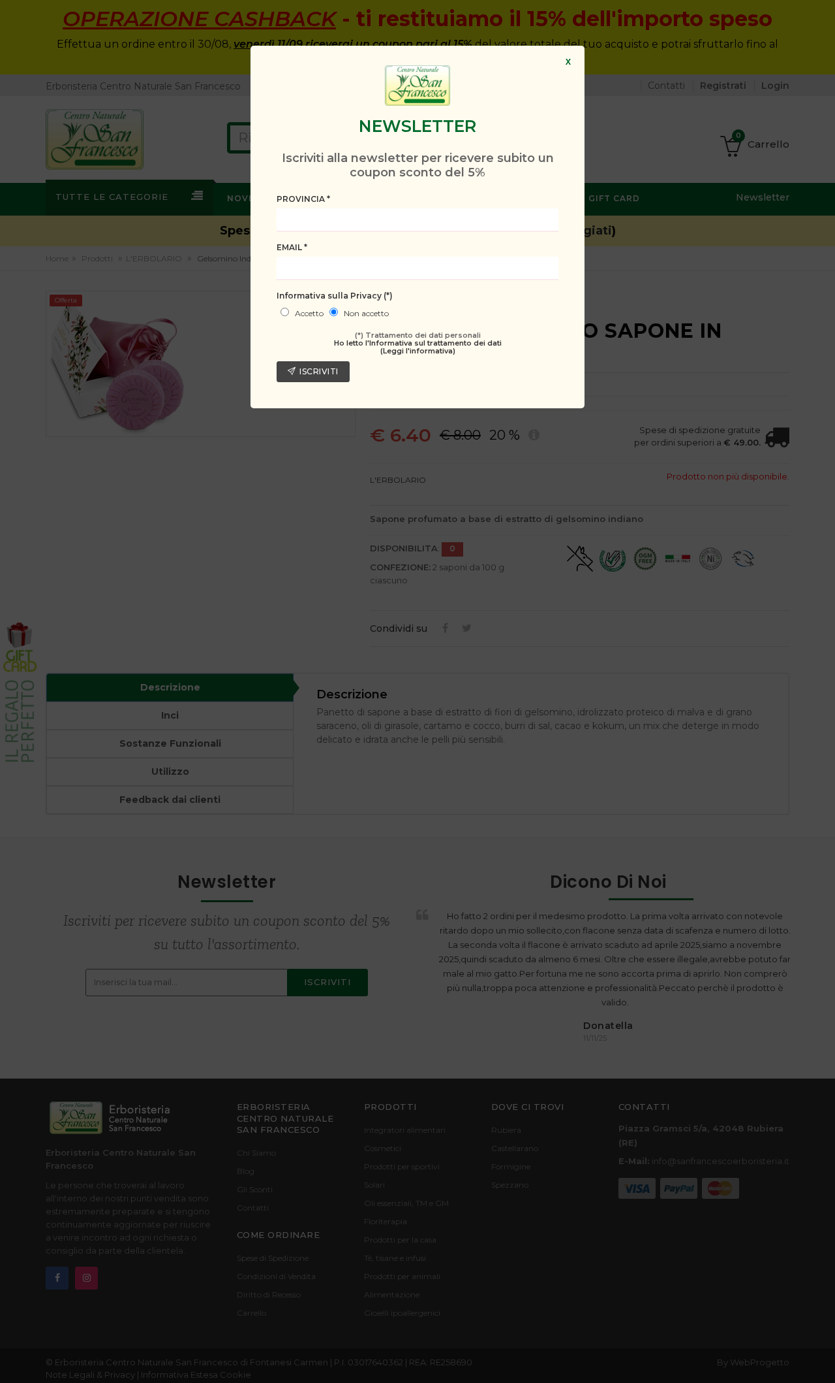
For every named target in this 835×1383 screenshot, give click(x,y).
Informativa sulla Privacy (335, 296)
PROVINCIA (303, 199)
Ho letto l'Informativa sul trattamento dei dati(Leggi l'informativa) (418, 346)
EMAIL (292, 247)
